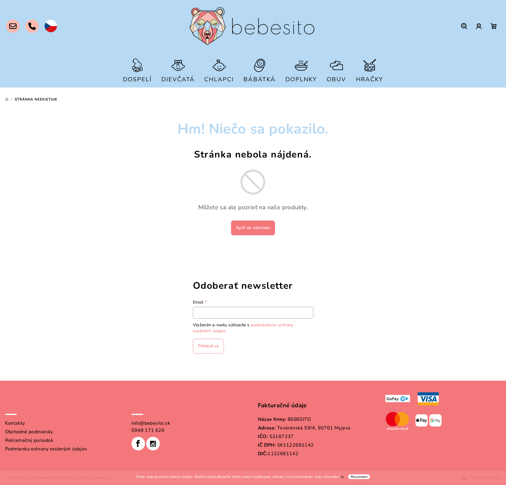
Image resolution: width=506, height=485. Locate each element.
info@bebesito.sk (150, 423)
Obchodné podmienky (29, 432)
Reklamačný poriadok (29, 440)
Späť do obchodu (253, 228)
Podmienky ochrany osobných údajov (46, 449)
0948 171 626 (148, 430)
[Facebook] (138, 443)
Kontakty (15, 423)
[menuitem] (137, 69)
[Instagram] (153, 443)
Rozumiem (359, 476)
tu (342, 476)
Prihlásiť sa (208, 346)
